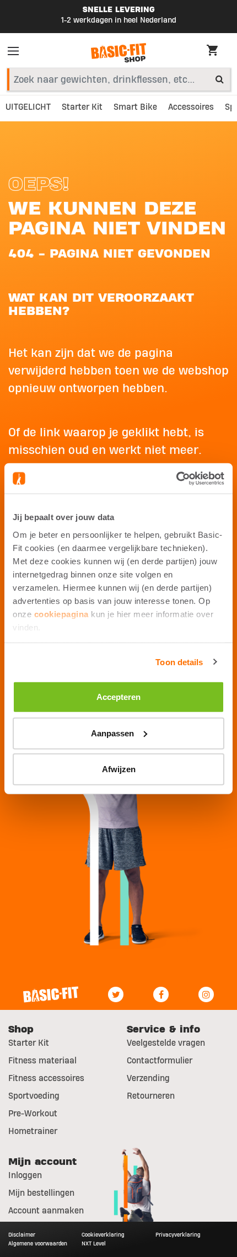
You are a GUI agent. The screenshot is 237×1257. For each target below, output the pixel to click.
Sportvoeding (34, 1096)
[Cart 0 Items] (218, 52)
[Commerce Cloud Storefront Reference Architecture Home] (118, 53)
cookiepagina (61, 613)
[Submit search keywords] (220, 78)
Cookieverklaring (103, 1235)
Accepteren (118, 697)
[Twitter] (115, 994)
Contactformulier (159, 1060)
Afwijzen (119, 769)
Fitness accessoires (46, 1078)
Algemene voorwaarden (37, 1243)
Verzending (148, 1078)
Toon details (179, 661)
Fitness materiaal (42, 1060)
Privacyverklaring (178, 1235)
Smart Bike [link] (135, 107)
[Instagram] (206, 994)
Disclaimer (21, 1235)
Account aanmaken (46, 1210)
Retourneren (151, 1096)
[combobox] (118, 79)
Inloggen (25, 1175)
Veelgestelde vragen (166, 1043)
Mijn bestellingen (41, 1193)
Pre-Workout (32, 1113)
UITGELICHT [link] (28, 107)
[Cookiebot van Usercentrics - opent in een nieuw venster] (176, 478)
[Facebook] (161, 994)
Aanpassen (112, 732)
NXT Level (94, 1243)
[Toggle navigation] (16, 53)
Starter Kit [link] (82, 107)
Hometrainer (32, 1131)
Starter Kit (28, 1043)
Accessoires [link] (191, 107)
